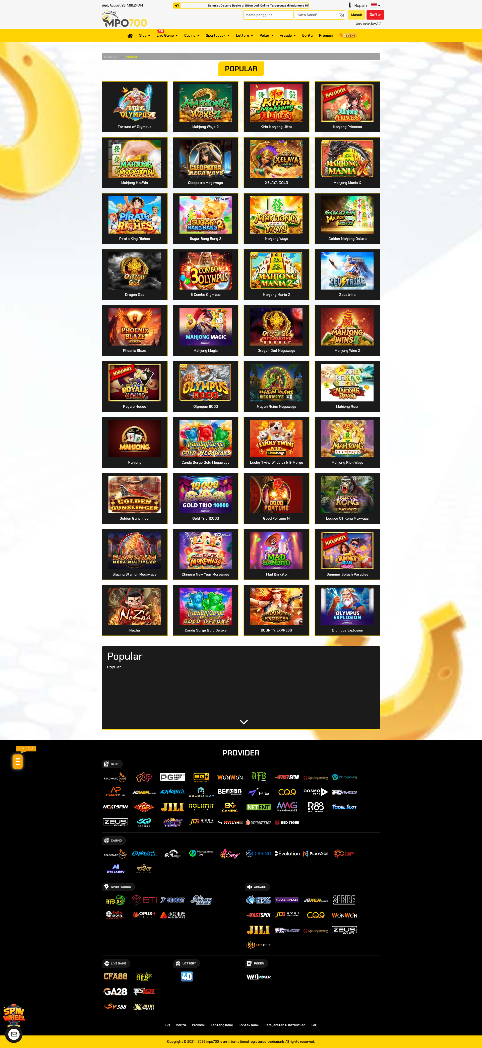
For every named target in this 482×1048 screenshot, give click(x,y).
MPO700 (110, 57)
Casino (189, 35)
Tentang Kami (222, 1025)
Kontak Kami (249, 1025)
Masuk (356, 15)
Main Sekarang (135, 106)
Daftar (375, 14)
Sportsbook (215, 35)
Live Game (165, 35)
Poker (264, 35)
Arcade (286, 35)
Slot (142, 35)
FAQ (314, 1025)
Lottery (242, 35)
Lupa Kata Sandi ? (367, 24)
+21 (167, 1025)
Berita (307, 35)
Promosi (326, 35)
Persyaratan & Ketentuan (285, 1025)
